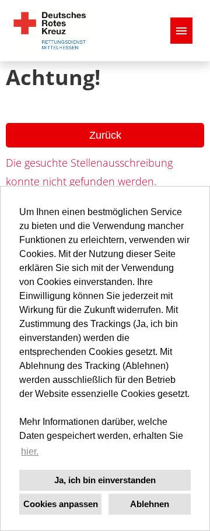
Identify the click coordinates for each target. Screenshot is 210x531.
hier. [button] (29, 451)
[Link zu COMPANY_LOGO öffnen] (49, 30)
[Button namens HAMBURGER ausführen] (181, 30)
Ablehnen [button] (149, 504)
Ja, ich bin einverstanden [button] (105, 480)
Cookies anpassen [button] (60, 504)
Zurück (105, 135)
